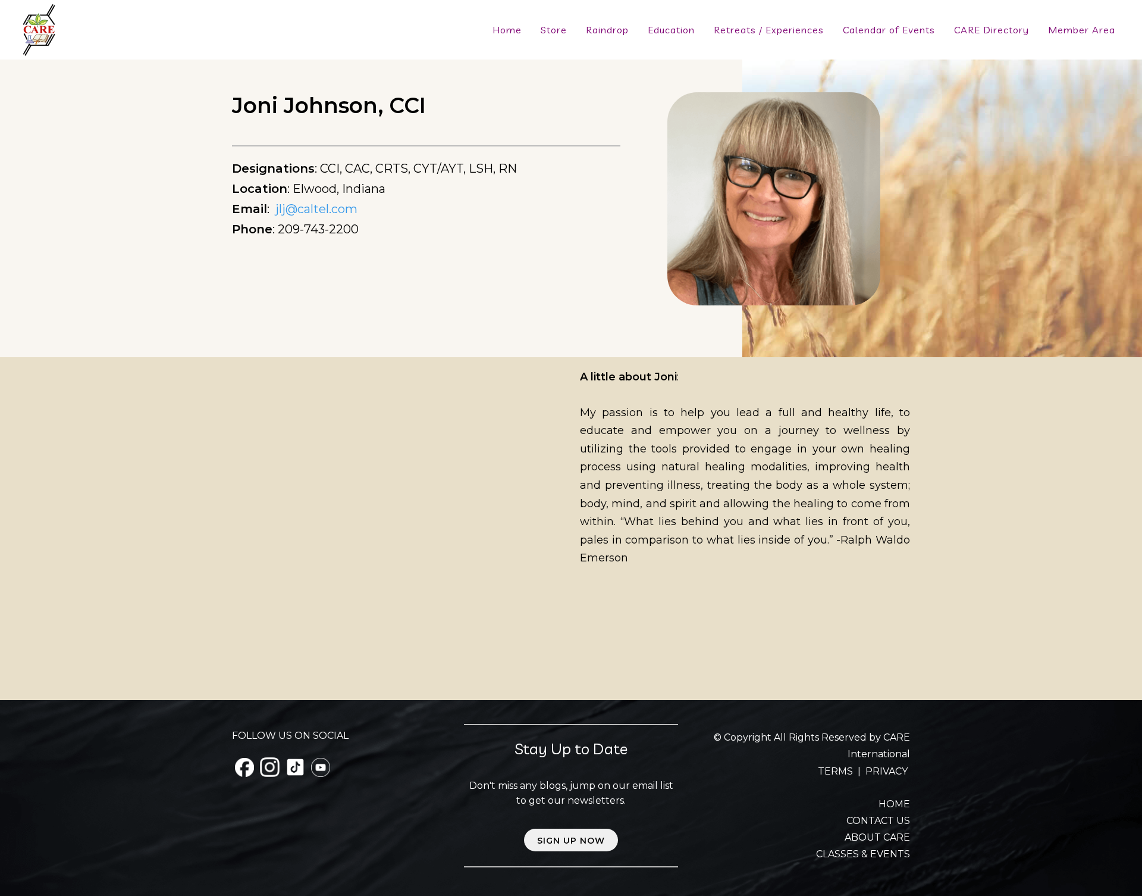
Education (671, 30)
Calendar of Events (889, 30)
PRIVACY (886, 771)
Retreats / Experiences (769, 30)
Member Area (1081, 30)
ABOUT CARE (877, 837)
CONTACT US (878, 820)
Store (554, 30)
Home (507, 30)
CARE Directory (991, 30)
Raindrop (607, 30)
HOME (894, 804)
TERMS (836, 771)
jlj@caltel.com (316, 209)
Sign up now (571, 840)
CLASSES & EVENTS (863, 854)
